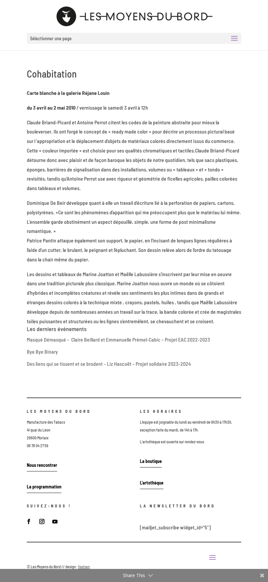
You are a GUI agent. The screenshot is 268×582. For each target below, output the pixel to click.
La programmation (44, 486)
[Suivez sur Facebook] (29, 521)
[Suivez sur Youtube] (55, 521)
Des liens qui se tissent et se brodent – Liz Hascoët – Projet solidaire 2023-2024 (109, 364)
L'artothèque (151, 482)
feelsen (84, 566)
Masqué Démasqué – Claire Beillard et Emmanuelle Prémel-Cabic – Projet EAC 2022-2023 (118, 339)
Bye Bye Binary (42, 351)
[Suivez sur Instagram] (42, 521)
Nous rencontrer (42, 465)
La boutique (151, 461)
